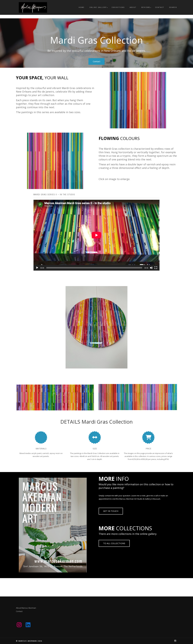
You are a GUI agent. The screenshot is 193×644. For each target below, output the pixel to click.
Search (173, 7)
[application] (96, 235)
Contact (159, 7)
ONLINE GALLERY (98, 7)
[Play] (37, 267)
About (133, 7)
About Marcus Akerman (26, 608)
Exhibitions (118, 7)
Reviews (145, 7)
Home (81, 7)
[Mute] (151, 267)
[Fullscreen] (155, 267)
